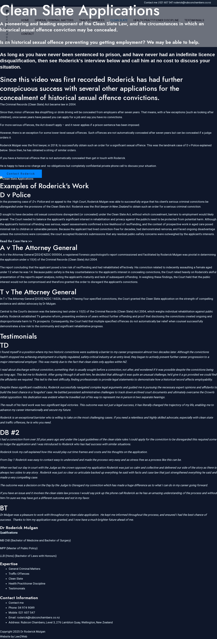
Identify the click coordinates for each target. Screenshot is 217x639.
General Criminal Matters (54, 20)
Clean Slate (119, 20)
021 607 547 (166, 2)
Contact (27, 33)
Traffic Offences (91, 20)
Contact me (150, 2)
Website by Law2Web (13, 636)
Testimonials (194, 20)
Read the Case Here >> (16, 241)
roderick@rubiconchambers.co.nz (192, 2)
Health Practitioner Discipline (156, 20)
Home (25, 20)
